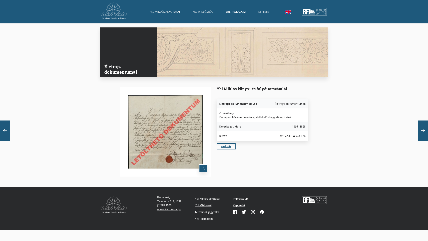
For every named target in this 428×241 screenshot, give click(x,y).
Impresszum (240, 198)
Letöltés (226, 146)
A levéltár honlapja (169, 209)
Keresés (263, 12)
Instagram (253, 212)
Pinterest (262, 212)
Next (423, 130)
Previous (5, 130)
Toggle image (203, 168)
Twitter (244, 212)
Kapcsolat (239, 205)
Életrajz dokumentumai (120, 69)
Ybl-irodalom (236, 12)
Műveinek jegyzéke (207, 212)
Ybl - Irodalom (204, 219)
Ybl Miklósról (202, 12)
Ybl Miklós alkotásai (164, 12)
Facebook (235, 212)
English (288, 12)
